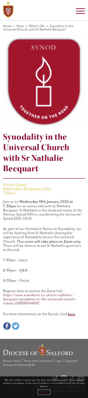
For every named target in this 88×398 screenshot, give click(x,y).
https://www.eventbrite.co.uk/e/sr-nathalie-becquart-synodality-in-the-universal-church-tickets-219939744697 (39, 299)
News (20, 26)
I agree (44, 392)
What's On (37, 26)
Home (7, 26)
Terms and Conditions (38, 361)
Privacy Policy (12, 361)
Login (58, 361)
